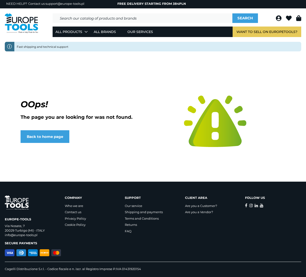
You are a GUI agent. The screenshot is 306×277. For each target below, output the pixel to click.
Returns (131, 225)
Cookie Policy (75, 225)
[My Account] (279, 19)
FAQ (128, 231)
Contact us (73, 212)
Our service (133, 206)
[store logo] (21, 23)
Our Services (140, 32)
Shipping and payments (144, 212)
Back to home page (45, 136)
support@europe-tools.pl (64, 3)
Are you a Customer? (201, 206)
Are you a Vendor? (199, 212)
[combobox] (142, 18)
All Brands (105, 32)
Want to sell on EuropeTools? (266, 32)
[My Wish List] (289, 19)
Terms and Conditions (142, 218)
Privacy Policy (75, 218)
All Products (68, 32)
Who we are (74, 206)
